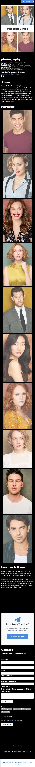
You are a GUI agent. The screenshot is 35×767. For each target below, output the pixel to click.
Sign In (15, 746)
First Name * (5, 659)
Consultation (6, 689)
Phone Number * (6, 676)
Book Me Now (18, 636)
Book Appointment (19, 689)
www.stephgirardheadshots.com (11, 74)
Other (30, 689)
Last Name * (5, 665)
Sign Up (20, 746)
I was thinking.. (6, 691)
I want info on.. (6, 686)
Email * (3, 670)
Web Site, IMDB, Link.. (8, 681)
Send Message (7, 702)
